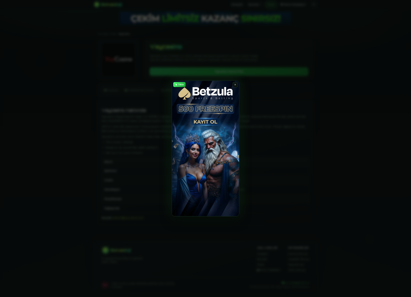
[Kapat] (235, 84)
